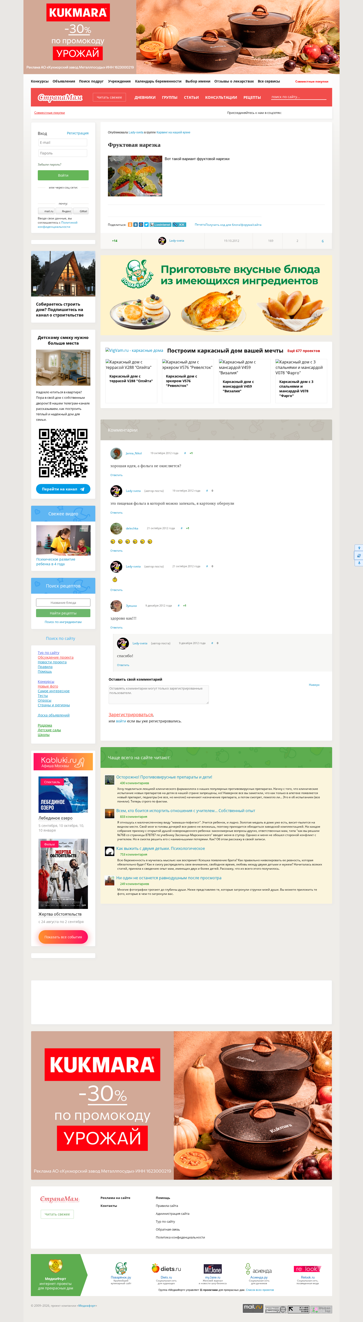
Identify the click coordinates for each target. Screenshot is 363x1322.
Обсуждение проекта (56, 657)
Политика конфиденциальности (180, 1237)
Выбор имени (197, 81)
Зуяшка (131, 606)
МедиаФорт (55, 1278)
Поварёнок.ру (121, 1277)
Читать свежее (109, 97)
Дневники (145, 97)
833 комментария (133, 816)
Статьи (191, 97)
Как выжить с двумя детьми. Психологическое (160, 848)
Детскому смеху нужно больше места (63, 340)
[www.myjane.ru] (213, 1274)
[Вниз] (358, 563)
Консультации (221, 97)
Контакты (109, 1205)
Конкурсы (40, 81)
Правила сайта (167, 1205)
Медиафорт (87, 1305)
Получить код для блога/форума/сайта (233, 225)
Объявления (64, 81)
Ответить (116, 475)
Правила (45, 666)
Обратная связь (168, 1229)
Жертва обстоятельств (60, 914)
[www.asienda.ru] (259, 1274)
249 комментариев (134, 883)
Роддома (45, 725)
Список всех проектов (260, 1289)
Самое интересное (54, 691)
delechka (132, 528)
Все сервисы (269, 81)
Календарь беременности (158, 81)
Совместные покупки (311, 81)
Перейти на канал (59, 488)
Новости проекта (52, 662)
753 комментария (133, 854)
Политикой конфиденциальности (58, 224)
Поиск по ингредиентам (63, 622)
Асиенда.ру (259, 1277)
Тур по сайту (48, 652)
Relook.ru (308, 1277)
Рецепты (252, 97)
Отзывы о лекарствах (234, 81)
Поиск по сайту (60, 638)
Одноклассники (67, 196)
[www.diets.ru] (166, 1274)
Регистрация (78, 133)
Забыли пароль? (49, 164)
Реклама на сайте (115, 1198)
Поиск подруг (91, 81)
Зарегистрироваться (131, 714)
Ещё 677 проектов (303, 350)
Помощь (45, 671)
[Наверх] (358, 548)
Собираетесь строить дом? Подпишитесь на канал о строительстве (59, 309)
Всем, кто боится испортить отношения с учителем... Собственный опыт (185, 810)
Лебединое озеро (56, 818)
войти (121, 721)
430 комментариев (134, 783)
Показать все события (63, 937)
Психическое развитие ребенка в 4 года (55, 561)
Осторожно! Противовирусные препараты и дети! (164, 777)
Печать (200, 224)
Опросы (44, 700)
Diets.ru (166, 1277)
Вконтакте (60, 196)
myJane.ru (212, 1277)
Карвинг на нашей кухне (173, 132)
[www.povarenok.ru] (121, 1274)
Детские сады (49, 730)
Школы (44, 734)
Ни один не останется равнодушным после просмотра (169, 878)
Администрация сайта (172, 1213)
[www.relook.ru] (307, 1274)
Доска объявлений (54, 715)
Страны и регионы (54, 705)
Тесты (43, 695)
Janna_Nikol (134, 453)
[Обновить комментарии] (358, 555)
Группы (170, 97)
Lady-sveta (136, 132)
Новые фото (48, 686)
